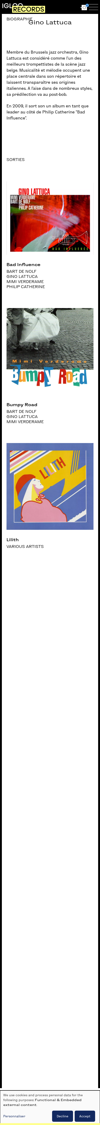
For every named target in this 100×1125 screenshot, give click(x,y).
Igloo (12, 6)
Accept (84, 1116)
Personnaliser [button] (14, 1116)
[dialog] (50, 1107)
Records (28, 9)
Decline (62, 1116)
